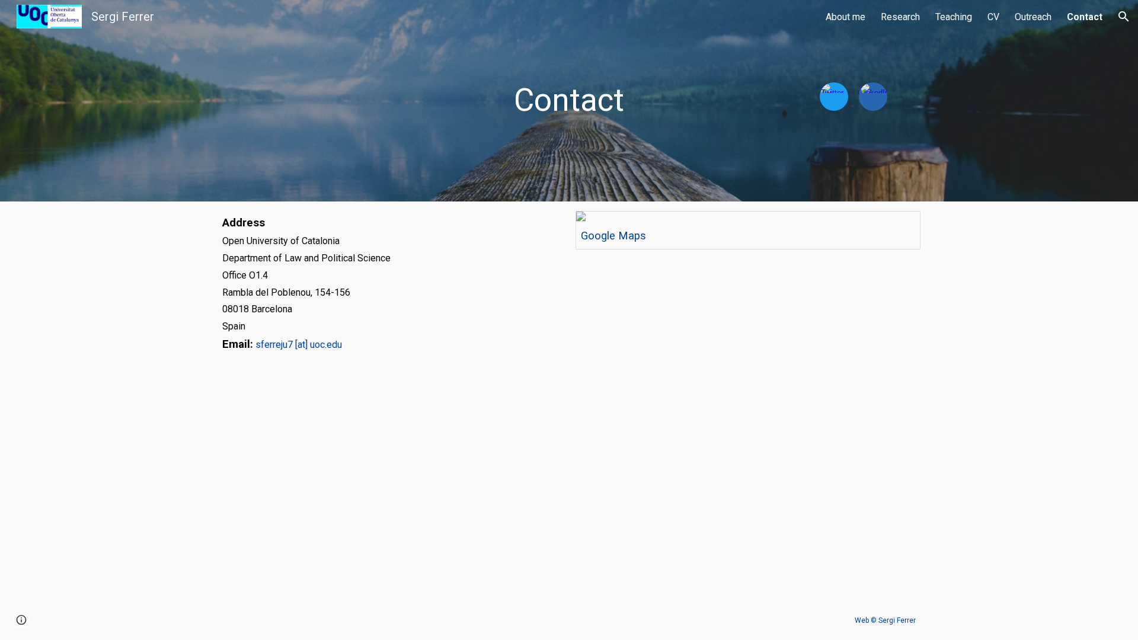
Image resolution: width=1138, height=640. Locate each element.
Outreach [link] (1033, 17)
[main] (569, 100)
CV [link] (993, 17)
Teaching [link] (953, 17)
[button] (1124, 16)
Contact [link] (1084, 17)
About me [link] (845, 17)
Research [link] (900, 17)
